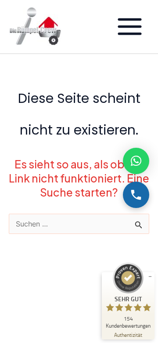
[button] (136, 161)
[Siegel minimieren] (150, 276)
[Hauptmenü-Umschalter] (129, 27)
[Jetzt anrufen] (136, 195)
